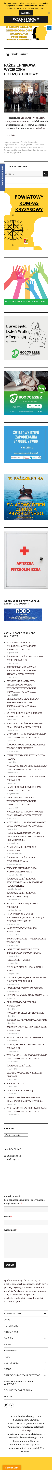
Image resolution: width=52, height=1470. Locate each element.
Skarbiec (17, 150)
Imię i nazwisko (13, 1203)
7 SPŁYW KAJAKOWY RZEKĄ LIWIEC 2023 (27, 995)
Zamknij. (26, 12)
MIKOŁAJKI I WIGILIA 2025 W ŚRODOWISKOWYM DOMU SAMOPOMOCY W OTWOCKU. (21, 646)
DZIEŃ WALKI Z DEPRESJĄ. (20, 1090)
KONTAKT (8, 1396)
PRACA (7, 1369)
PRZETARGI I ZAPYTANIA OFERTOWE (22, 1375)
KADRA (7, 1344)
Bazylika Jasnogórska (29, 142)
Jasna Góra (19, 144)
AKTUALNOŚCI (11, 1332)
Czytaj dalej (10, 135)
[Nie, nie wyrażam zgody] (49, 13)
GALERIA (8, 1338)
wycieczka (17, 152)
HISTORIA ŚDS (11, 1325)
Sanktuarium (8, 150)
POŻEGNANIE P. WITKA (18, 960)
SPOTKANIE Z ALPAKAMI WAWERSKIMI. (27, 1020)
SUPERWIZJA (10, 1350)
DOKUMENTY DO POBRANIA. (18, 1390)
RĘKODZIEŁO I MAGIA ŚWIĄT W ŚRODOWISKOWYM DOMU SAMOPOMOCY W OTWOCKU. (21, 670)
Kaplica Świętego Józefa (23, 147)
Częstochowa (9, 144)
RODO (7, 1356)
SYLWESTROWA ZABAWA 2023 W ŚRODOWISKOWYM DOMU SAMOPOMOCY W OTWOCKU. (22, 801)
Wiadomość (11, 1230)
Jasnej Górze (39, 128)
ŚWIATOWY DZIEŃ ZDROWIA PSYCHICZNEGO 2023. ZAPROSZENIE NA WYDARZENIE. (25, 882)
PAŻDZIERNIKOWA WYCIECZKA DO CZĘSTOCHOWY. (21, 69)
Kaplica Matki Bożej (31, 144)
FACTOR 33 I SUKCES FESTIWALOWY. (25, 1013)
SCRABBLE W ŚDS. (16, 1083)
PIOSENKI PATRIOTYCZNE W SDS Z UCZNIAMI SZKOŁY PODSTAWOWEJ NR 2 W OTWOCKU (25, 836)
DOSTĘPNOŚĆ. (11, 1362)
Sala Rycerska (38, 147)
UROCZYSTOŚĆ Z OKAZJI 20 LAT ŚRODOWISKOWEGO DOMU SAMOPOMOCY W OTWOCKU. (22, 702)
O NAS (7, 1319)
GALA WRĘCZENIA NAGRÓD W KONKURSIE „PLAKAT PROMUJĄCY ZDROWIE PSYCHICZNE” (25, 917)
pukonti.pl (26, 1430)
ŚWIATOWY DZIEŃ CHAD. (19, 1065)
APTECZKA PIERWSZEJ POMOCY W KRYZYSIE (20, 1382)
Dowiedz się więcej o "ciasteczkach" (26, 19)
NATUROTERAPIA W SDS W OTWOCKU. (26, 1037)
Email (8, 1216)
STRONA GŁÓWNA (13, 1313)
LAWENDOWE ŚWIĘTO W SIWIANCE (25, 988)
